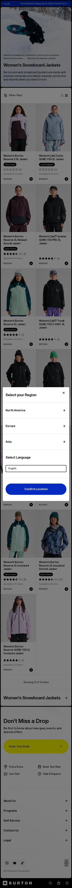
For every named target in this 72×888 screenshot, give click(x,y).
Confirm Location (36, 489)
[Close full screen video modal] (63, 392)
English (12, 468)
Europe (10, 426)
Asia (9, 441)
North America (15, 410)
